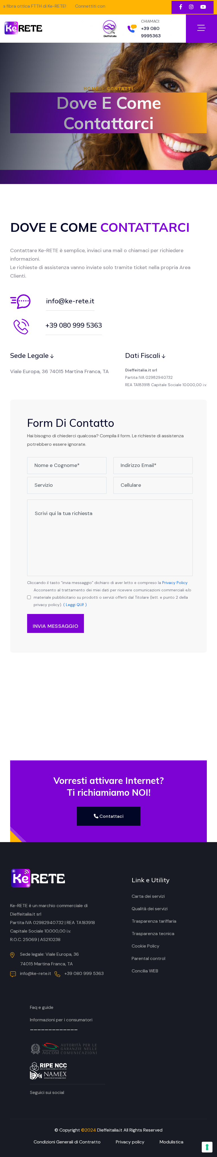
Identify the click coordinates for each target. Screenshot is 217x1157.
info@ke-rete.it (70, 301)
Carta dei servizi (148, 896)
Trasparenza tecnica (153, 934)
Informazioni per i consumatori (61, 1020)
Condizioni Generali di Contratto (67, 1142)
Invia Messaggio (55, 626)
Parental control (148, 958)
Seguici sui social (47, 1092)
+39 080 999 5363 (73, 325)
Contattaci (110, 816)
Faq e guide (41, 1007)
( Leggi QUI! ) (75, 604)
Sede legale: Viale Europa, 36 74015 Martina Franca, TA (49, 959)
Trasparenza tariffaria (154, 921)
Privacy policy (130, 1142)
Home (91, 89)
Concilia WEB (145, 971)
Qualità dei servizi (150, 909)
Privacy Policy (175, 582)
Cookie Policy (145, 946)
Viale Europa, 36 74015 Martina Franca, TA (59, 371)
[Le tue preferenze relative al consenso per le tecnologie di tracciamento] (207, 1147)
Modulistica (171, 1142)
